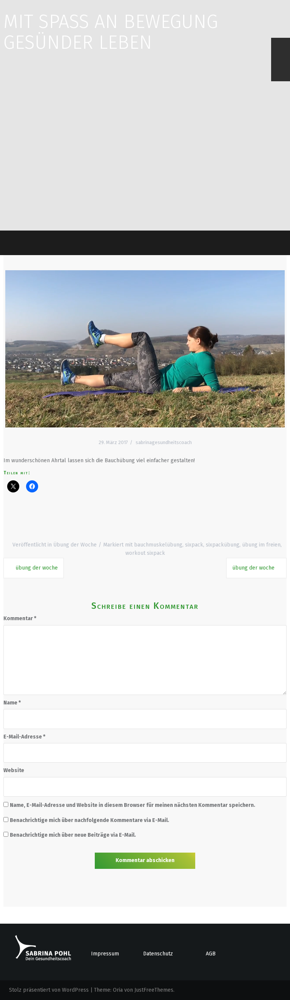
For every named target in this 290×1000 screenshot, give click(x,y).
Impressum (105, 953)
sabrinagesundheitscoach (164, 442)
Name (12, 703)
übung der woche (36, 568)
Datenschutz (158, 953)
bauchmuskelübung (158, 545)
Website (13, 770)
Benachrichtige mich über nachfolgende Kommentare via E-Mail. (89, 820)
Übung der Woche (75, 545)
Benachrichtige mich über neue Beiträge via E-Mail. (73, 835)
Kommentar (19, 618)
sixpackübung (222, 545)
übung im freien (261, 545)
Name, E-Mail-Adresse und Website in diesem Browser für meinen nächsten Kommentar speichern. (132, 805)
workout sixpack (145, 553)
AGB (211, 953)
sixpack (194, 545)
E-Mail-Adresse (24, 737)
